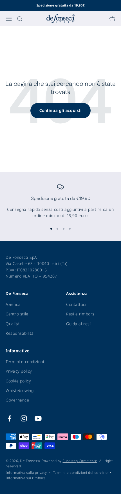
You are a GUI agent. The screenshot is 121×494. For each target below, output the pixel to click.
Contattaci (76, 304)
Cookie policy (18, 381)
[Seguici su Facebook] (9, 418)
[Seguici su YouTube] (38, 418)
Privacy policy (19, 371)
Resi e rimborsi (80, 314)
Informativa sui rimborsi (26, 477)
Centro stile (17, 314)
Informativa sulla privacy (26, 472)
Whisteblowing (19, 390)
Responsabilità (20, 333)
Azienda (13, 304)
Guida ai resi (78, 323)
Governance (17, 400)
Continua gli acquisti (60, 110)
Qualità (13, 323)
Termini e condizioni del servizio (80, 472)
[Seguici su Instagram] (24, 418)
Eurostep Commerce (79, 460)
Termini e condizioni (25, 361)
